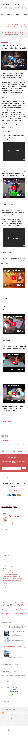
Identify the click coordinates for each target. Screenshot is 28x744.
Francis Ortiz (4, 41)
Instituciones (22, 613)
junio (4, 565)
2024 (4, 531)
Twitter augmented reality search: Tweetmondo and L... (12, 566)
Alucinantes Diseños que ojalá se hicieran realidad (12, 646)
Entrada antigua (22, 451)
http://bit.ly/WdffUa (7, 668)
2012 (4, 551)
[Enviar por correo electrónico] (2, 436)
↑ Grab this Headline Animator (14, 719)
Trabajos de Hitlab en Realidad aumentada (10, 572)
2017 (4, 541)
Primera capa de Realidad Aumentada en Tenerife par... (12, 578)
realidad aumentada (19, 32)
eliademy (16, 613)
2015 (4, 545)
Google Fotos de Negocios (14, 606)
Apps (13, 610)
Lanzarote (9, 609)
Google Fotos (10, 14)
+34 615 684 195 (14, 490)
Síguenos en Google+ (12, 506)
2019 (4, 537)
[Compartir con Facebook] (7, 436)
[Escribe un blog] (3, 436)
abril (4, 585)
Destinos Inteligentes (17, 23)
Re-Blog (4, 568)
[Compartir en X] (5, 436)
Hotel (15, 604)
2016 (4, 543)
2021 (4, 533)
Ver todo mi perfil (14, 523)
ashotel (8, 604)
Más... (14, 17)
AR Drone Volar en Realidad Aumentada (10, 574)
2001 (4, 593)
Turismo (8, 610)
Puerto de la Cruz (17, 608)
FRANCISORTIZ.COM (14, 4)
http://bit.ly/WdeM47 (7, 676)
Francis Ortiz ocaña (4, 506)
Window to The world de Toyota (8, 570)
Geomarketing (16, 609)
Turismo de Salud (4, 614)
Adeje (22, 604)
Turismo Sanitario (11, 615)
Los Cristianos (4, 606)
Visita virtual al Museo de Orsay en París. (16, 631)
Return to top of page (15, 730)
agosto (5, 561)
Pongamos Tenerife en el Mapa (7, 613)
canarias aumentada (13, 614)
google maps (24, 606)
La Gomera (19, 610)
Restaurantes (14, 605)
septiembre (6, 559)
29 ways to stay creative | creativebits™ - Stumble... (12, 576)
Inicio (2, 14)
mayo (5, 583)
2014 (4, 547)
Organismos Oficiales (8, 608)
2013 (4, 549)
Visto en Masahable (6, 421)
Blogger (23, 709)
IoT (8, 23)
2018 (4, 539)
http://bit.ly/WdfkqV (7, 672)
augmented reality (9, 439)
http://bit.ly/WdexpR (7, 681)
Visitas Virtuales (22, 602)
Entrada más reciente (6, 451)
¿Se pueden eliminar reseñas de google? (16, 624)
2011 (4, 553)
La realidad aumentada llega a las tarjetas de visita (12, 580)
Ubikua (21, 28)
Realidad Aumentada (21, 14)
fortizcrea (15, 439)
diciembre (5, 555)
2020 (4, 535)
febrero (5, 587)
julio (4, 563)
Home (9, 32)
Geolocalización (17, 26)
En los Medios (22, 605)
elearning (20, 614)
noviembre (5, 557)
